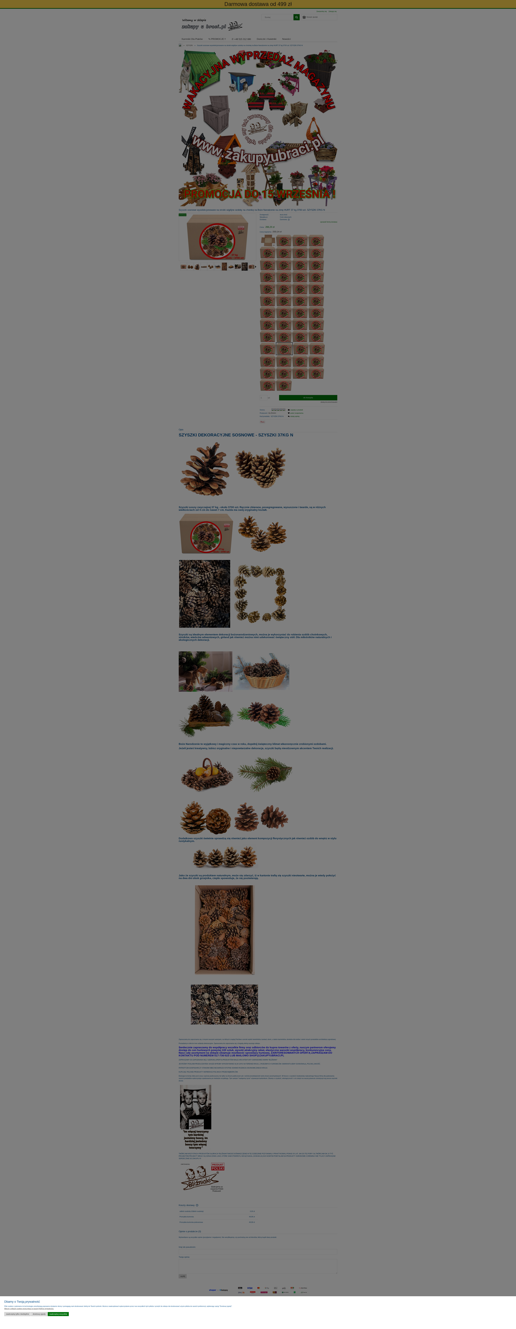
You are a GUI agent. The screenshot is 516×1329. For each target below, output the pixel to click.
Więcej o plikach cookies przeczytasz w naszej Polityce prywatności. (29, 1309)
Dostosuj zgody (39, 1314)
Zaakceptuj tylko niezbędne (17, 1314)
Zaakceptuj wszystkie (58, 1314)
